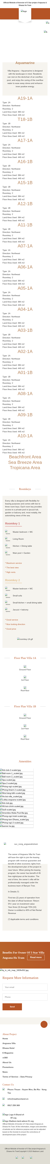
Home (5, 1038)
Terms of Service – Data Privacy (17, 1077)
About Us (6, 1062)
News (5, 1072)
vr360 (5, 1057)
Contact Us (8, 1084)
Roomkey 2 (12, 580)
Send (12, 1007)
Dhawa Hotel (8, 1048)
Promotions (7, 1067)
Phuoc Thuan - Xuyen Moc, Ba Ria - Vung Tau (27, 1091)
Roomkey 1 (12, 523)
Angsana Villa (9, 1043)
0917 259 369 (14, 1105)
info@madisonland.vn (18, 1099)
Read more (36, 957)
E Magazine (7, 1053)
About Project (9, 1034)
